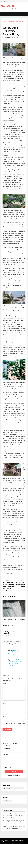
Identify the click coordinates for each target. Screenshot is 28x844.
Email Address (7, 748)
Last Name (5, 761)
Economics (5, 21)
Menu (4, 14)
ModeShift (7, 6)
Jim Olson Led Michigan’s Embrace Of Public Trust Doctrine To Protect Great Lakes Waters (14, 822)
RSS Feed (9, 810)
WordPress (3, 841)
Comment (5, 683)
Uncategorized (6, 24)
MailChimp (17, 775)
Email (4, 710)
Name (4, 703)
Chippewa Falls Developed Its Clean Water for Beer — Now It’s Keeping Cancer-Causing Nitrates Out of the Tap (14, 815)
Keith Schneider (8, 37)
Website (5, 716)
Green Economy (12, 21)
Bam (9, 841)
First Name (5, 754)
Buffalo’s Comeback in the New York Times (14, 619)
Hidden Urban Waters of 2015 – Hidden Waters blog (14, 652)
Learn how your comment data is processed (14, 736)
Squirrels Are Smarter (8, 626)
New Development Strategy (13, 23)
